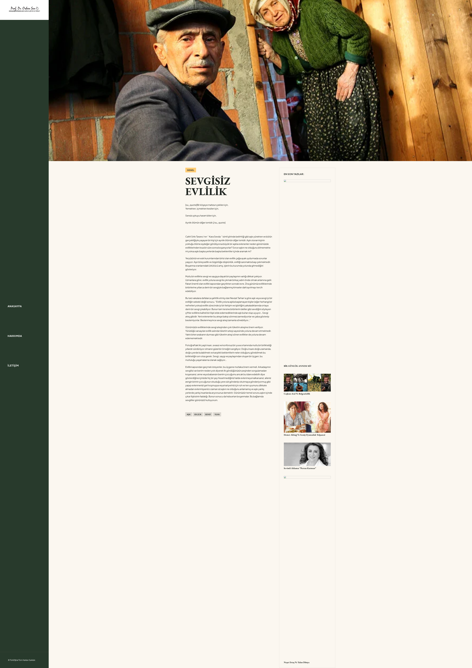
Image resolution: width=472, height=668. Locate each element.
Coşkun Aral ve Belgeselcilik (297, 393)
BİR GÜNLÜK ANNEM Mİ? (297, 366)
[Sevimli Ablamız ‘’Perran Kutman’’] (307, 444)
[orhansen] (24, 9)
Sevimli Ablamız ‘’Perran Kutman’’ (300, 468)
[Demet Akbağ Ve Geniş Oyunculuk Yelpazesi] (307, 403)
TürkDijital (14, 660)
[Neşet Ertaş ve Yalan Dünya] (307, 477)
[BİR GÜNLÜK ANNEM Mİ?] (307, 181)
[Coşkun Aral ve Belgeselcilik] (307, 375)
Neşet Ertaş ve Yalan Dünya (296, 662)
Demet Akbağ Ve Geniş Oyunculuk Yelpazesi (304, 434)
